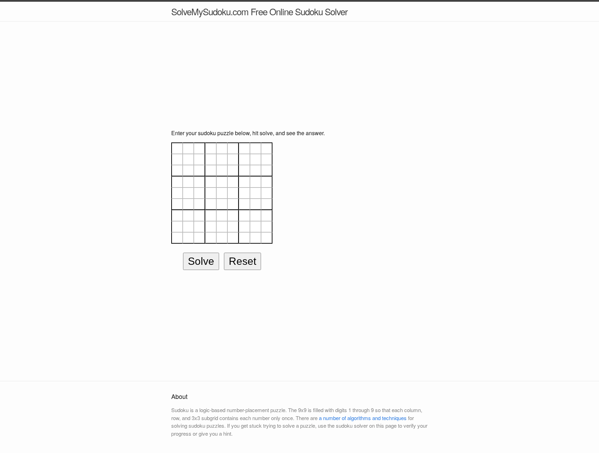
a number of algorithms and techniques (363, 417)
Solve (201, 261)
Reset (242, 261)
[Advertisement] (299, 80)
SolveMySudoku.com (259, 11)
